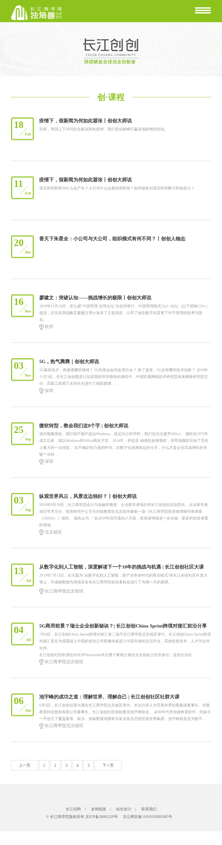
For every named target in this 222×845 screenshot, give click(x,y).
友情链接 (98, 809)
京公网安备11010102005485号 (147, 817)
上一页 (24, 765)
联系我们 (148, 809)
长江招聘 (73, 809)
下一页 (108, 765)
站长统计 (123, 809)
